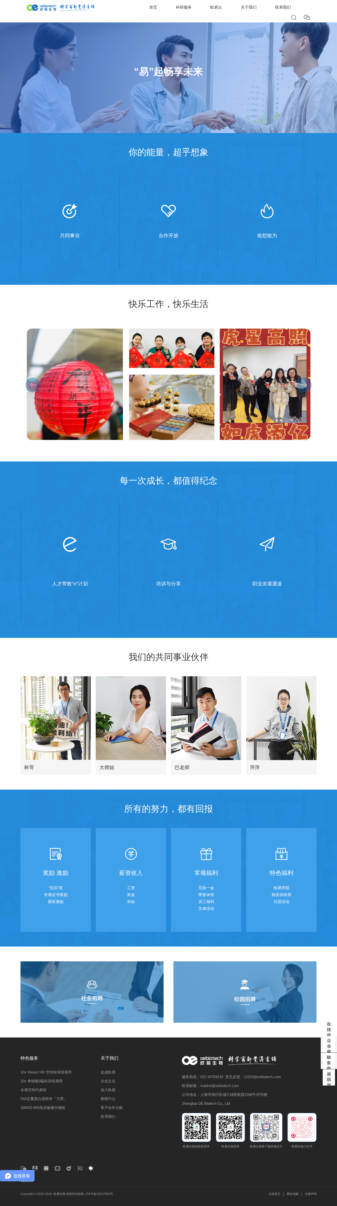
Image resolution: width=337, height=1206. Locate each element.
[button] (304, 384)
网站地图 (293, 1194)
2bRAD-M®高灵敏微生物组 (42, 1107)
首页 (153, 7)
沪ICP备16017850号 (99, 1194)
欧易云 (216, 7)
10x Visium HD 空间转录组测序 (46, 1072)
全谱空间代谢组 (33, 1090)
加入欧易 (108, 1090)
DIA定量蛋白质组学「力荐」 (43, 1099)
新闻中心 (108, 1099)
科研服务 (184, 7)
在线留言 (275, 1194)
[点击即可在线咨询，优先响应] (329, 1028)
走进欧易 (108, 1072)
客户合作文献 (112, 1107)
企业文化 (108, 1081)
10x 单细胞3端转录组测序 (41, 1081)
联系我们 (283, 7)
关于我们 (249, 7)
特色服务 (29, 1058)
